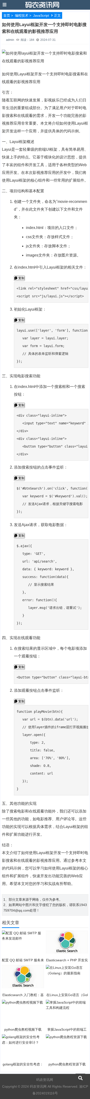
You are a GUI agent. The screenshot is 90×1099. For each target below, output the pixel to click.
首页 (6, 15)
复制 (20, 278)
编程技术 (21, 15)
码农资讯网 (44, 1080)
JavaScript (41, 15)
